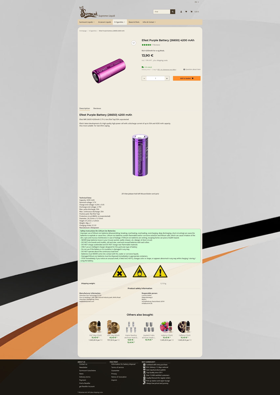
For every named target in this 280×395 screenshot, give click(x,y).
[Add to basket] (81, 37)
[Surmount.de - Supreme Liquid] (97, 11)
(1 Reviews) (155, 45)
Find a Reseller (84, 383)
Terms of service (117, 367)
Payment (82, 380)
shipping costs (162, 60)
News (81, 374)
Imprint (114, 380)
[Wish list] (186, 11)
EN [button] (196, 2)
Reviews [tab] (97, 108)
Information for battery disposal (123, 364)
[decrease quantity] (144, 78)
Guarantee (115, 370)
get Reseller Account (86, 386)
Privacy (114, 374)
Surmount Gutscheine (87, 370)
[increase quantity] (166, 78)
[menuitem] (87, 22)
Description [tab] (84, 108)
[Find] (172, 11)
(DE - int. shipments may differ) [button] (166, 70)
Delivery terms (84, 377)
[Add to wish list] (133, 43)
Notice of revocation (119, 377)
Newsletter (83, 367)
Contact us (83, 364)
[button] (181, 11)
